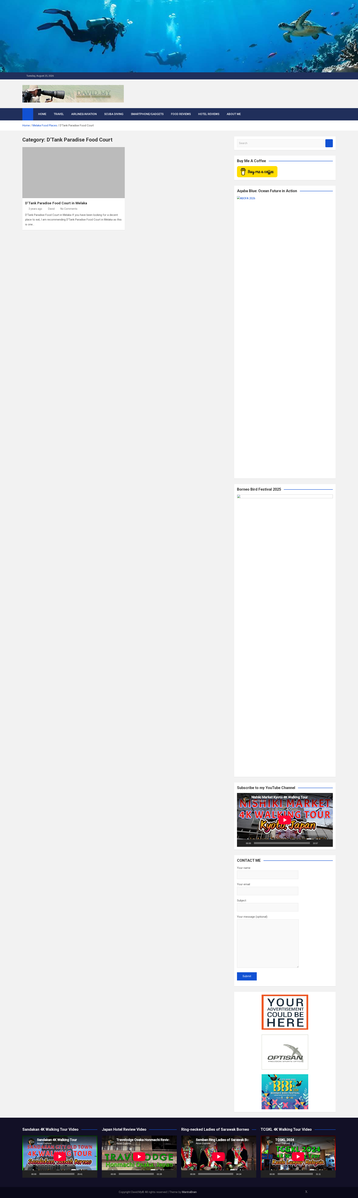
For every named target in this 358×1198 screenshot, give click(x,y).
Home (42, 114)
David (51, 208)
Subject (241, 900)
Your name (243, 868)
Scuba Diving (113, 114)
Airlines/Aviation (84, 114)
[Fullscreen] (328, 843)
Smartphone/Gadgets (147, 114)
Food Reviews (181, 114)
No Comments (68, 208)
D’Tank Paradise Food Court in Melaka (56, 203)
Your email (243, 884)
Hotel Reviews (208, 114)
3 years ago (35, 208)
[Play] (242, 843)
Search (329, 143)
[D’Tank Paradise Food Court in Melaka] (73, 172)
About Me (234, 114)
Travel (59, 114)
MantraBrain (189, 1192)
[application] (285, 820)
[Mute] (322, 843)
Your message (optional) (252, 916)
